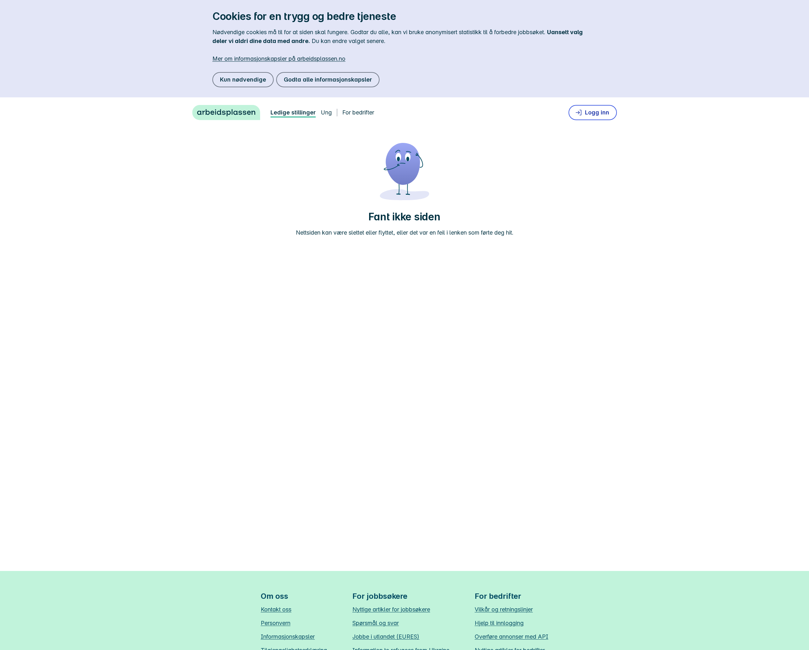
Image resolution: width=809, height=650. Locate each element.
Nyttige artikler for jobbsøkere (391, 609)
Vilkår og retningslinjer (504, 609)
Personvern (275, 623)
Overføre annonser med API (511, 636)
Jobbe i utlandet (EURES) (385, 636)
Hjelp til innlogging (499, 623)
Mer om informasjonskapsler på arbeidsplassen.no (278, 58)
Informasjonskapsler (288, 636)
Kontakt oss (276, 609)
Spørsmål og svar (375, 623)
